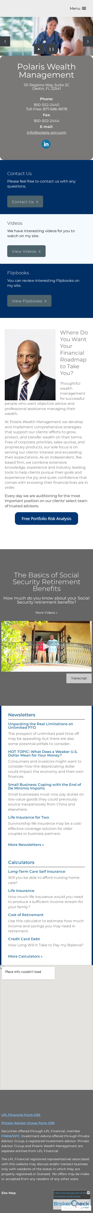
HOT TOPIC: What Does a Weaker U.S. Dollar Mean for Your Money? (43, 753)
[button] (77, 8)
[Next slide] (88, 41)
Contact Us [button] (23, 202)
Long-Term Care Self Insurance (36, 871)
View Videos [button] (24, 251)
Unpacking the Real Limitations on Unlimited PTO (40, 726)
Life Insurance (21, 891)
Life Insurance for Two (28, 817)
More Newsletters (26, 845)
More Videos (46, 612)
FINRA (6, 1136)
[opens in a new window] (46, 524)
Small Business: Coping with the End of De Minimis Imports (44, 786)
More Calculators (25, 956)
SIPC (16, 1136)
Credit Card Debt (24, 939)
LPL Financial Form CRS (20, 1115)
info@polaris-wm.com (46, 132)
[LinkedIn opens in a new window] (46, 144)
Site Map (8, 1193)
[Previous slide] (5, 41)
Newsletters (21, 715)
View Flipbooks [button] (27, 301)
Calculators (21, 862)
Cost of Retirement (26, 915)
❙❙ (52, 49)
